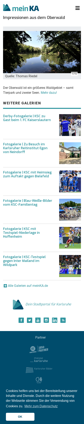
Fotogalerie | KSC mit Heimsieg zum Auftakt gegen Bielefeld (27, 174)
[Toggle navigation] (77, 8)
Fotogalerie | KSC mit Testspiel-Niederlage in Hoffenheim (21, 233)
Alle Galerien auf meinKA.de (28, 286)
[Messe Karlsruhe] (39, 359)
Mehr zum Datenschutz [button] (41, 406)
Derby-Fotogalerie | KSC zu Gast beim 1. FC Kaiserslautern (27, 118)
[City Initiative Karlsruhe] (39, 380)
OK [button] (20, 416)
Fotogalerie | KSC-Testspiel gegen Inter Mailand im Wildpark (24, 261)
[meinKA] (21, 8)
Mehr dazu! (49, 93)
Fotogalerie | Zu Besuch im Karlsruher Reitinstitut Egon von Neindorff (25, 148)
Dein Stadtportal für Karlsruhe (48, 304)
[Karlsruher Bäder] (39, 370)
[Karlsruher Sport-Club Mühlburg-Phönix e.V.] (39, 349)
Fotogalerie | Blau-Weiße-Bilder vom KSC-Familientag (27, 203)
